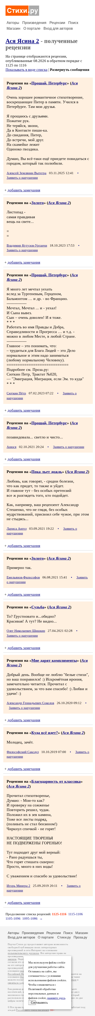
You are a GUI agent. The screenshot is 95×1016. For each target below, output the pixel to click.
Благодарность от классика (56, 781)
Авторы (13, 23)
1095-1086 (30, 918)
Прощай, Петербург (49, 83)
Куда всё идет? (44, 732)
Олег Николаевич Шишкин (26, 631)
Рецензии (57, 23)
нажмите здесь (56, 998)
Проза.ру (80, 937)
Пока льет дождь (46, 471)
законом (12, 959)
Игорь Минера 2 (18, 886)
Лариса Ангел (17, 528)
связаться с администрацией (23, 983)
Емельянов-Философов (23, 577)
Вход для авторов (58, 28)
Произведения (34, 23)
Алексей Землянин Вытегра (26, 173)
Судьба (37, 607)
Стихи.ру (64, 937)
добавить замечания (24, 190)
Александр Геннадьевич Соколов (30, 703)
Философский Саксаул (23, 752)
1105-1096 (13, 918)
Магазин (13, 28)
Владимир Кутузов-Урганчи (27, 245)
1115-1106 (75, 914)
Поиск (73, 23)
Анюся (11, 447)
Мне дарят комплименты (54, 660)
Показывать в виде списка (27, 70)
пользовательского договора (23, 953)
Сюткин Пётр (16, 393)
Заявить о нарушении (22, 177)
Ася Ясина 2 (22, 41)
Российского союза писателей (32, 1010)
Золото (37, 202)
